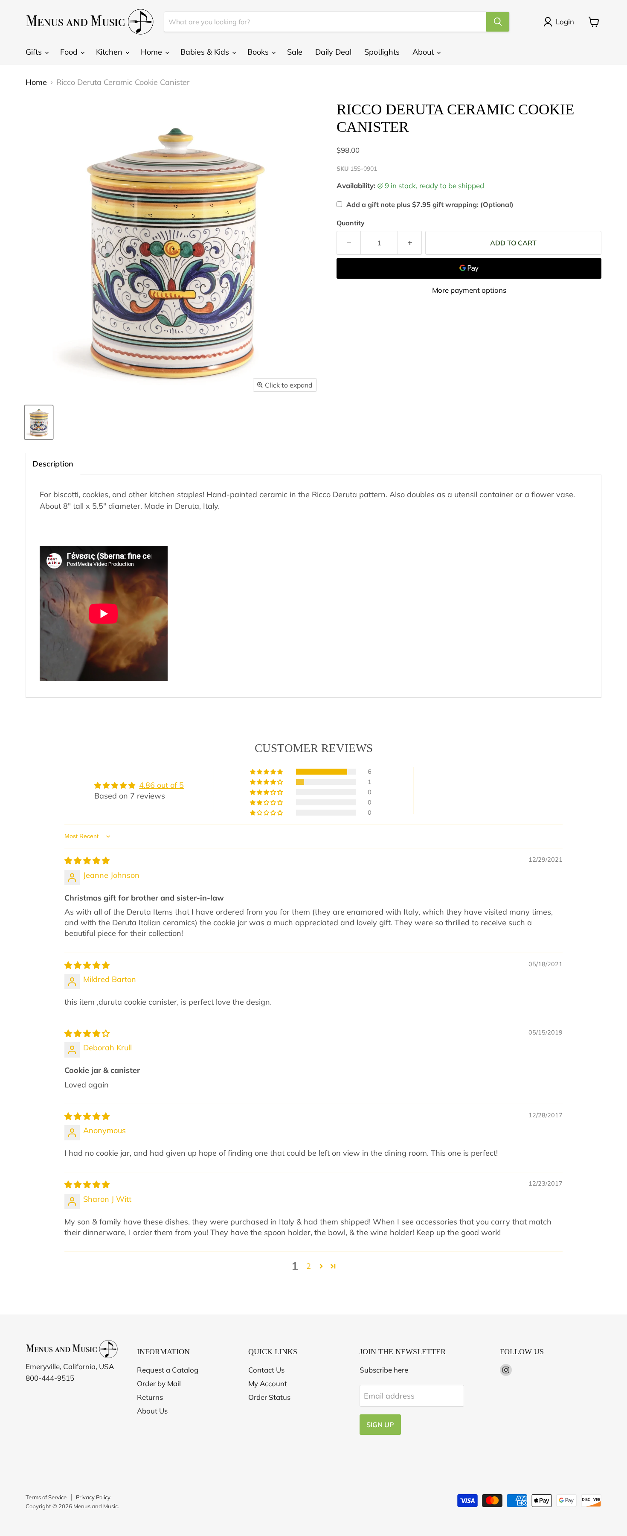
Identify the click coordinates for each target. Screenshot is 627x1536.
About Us (152, 1410)
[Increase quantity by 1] (410, 243)
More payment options (469, 290)
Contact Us (266, 1369)
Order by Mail (159, 1383)
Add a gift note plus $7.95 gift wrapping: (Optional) (430, 204)
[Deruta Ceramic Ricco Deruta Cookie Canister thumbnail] (39, 422)
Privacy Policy (93, 1497)
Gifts (35, 52)
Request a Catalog (167, 1369)
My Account (267, 1383)
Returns (150, 1397)
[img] (87, 861)
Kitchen (110, 52)
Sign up (380, 1424)
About (424, 52)
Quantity (351, 223)
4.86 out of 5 (161, 785)
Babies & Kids (205, 52)
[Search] (497, 22)
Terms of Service (46, 1497)
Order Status (269, 1397)
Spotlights (382, 52)
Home (152, 52)
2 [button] (308, 1266)
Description (52, 464)
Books (259, 52)
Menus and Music (95, 1506)
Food (70, 52)
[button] (267, 772)
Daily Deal (333, 52)
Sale (294, 52)
